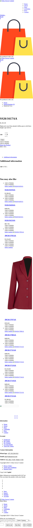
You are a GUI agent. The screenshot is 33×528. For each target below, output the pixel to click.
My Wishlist (7, 443)
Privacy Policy (8, 466)
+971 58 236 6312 (13, 453)
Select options (9, 186)
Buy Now (17, 525)
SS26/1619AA (10, 190)
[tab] (18, 157)
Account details (8, 444)
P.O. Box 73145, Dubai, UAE (14, 459)
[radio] (7, 133)
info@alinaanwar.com (10, 456)
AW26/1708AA (10, 335)
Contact (26, 12)
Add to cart (9, 525)
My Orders (7, 441)
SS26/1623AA (10, 220)
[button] (27, 524)
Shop (25, 7)
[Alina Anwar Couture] (7, 1)
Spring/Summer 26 (9, 104)
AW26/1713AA (10, 365)
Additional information (10, 157)
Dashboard (7, 439)
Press (25, 10)
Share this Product (5, 145)
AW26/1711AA (10, 350)
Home (26, 4)
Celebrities (27, 9)
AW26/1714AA (10, 381)
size (1, 134)
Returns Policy (8, 469)
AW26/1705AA (10, 236)
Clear (2, 140)
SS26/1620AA (10, 205)
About (26, 5)
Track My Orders (9, 446)
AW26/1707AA (10, 320)
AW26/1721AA (10, 396)
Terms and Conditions (10, 467)
